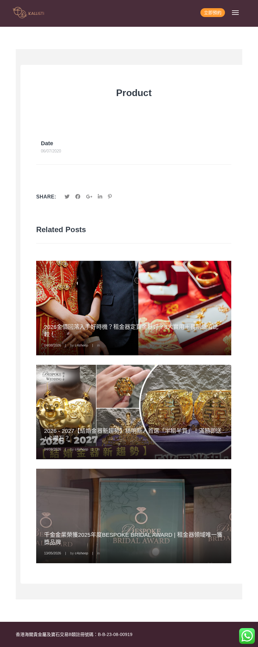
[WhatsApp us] (247, 636)
